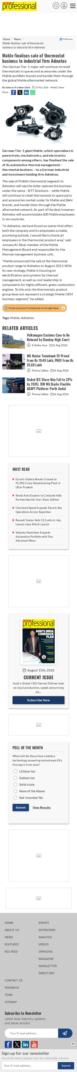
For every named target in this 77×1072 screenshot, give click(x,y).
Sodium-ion (27, 778)
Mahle (15, 318)
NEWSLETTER (48, 966)
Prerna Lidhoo (40, 370)
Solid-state (26, 784)
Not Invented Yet (31, 797)
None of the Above (32, 791)
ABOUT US (12, 930)
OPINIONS (46, 951)
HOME (9, 923)
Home (6, 39)
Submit (21, 807)
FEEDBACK (12, 987)
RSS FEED (11, 951)
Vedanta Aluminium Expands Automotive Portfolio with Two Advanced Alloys (34, 536)
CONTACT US (14, 980)
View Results (42, 807)
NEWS (9, 937)
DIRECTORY (47, 973)
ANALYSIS (45, 937)
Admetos (27, 318)
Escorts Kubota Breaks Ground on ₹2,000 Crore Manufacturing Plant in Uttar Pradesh (38, 483)
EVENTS (44, 923)
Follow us (68, 39)
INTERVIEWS (47, 930)
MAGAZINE (46, 959)
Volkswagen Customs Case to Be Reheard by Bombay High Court (48, 337)
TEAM (9, 995)
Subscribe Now (38, 700)
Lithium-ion (27, 771)
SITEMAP (11, 1002)
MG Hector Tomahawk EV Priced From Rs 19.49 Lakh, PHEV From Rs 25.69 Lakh (50, 360)
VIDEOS (44, 944)
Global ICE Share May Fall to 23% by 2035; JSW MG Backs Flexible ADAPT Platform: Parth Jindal (49, 384)
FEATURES (12, 944)
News (17, 39)
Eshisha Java (39, 345)
